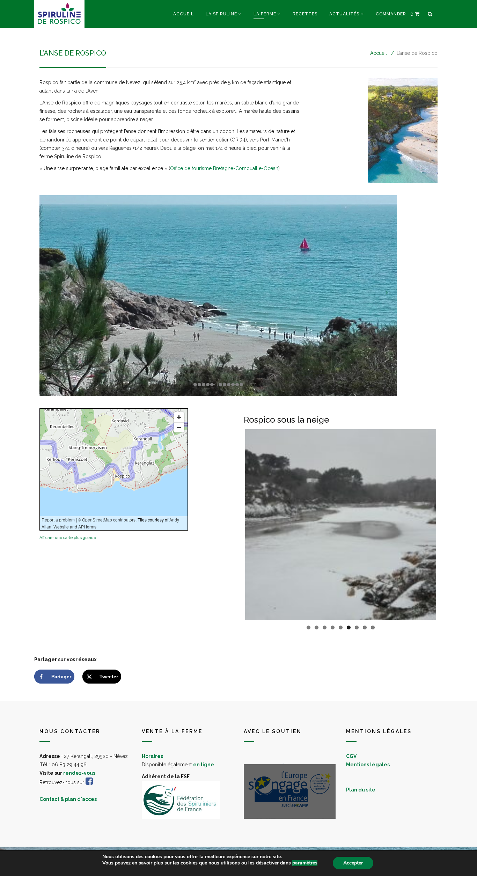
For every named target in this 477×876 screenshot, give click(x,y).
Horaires (152, 756)
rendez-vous (79, 773)
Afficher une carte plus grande (67, 537)
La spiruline (221, 14)
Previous (235, 525)
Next (447, 525)
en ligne (203, 764)
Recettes (305, 14)
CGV (351, 756)
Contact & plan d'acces (68, 799)
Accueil (183, 14)
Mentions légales (368, 764)
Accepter (353, 863)
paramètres (304, 863)
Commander (391, 14)
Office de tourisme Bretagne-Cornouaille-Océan (224, 168)
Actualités (344, 14)
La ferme (265, 14)
